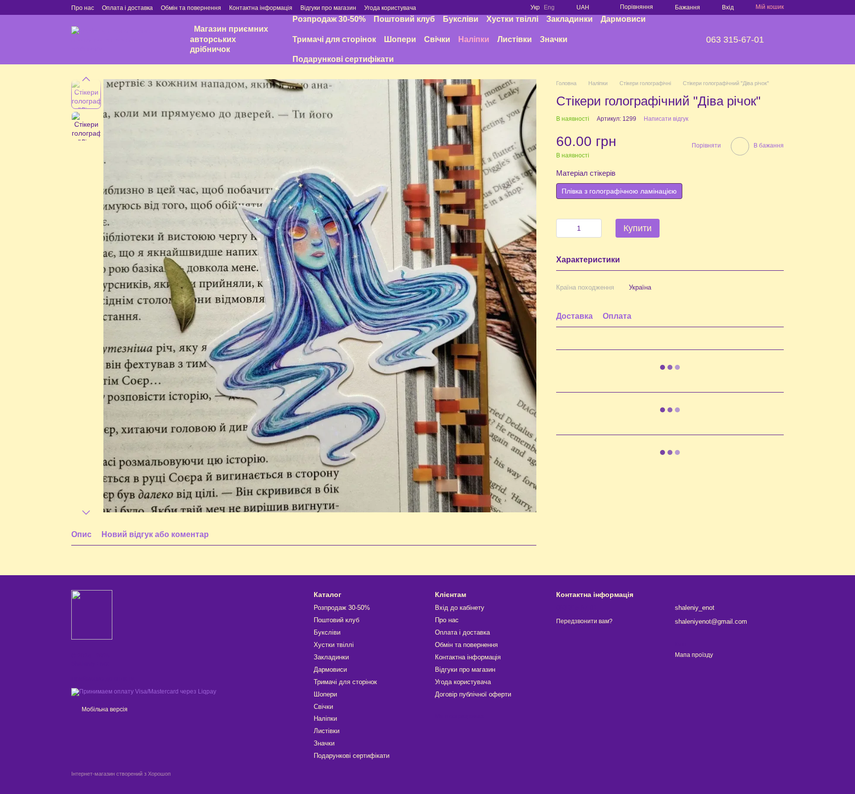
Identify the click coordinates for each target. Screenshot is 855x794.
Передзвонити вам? (584, 621)
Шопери (400, 39)
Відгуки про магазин (328, 7)
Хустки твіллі (512, 19)
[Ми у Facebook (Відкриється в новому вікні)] (479, 7)
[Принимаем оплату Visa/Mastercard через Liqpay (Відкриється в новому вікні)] (143, 691)
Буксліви (460, 19)
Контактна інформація (260, 7)
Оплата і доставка (127, 7)
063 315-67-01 (735, 39)
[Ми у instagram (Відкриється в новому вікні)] (491, 7)
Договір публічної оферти (473, 694)
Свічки (437, 39)
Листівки (514, 39)
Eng (549, 7)
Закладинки (569, 19)
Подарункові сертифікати (343, 59)
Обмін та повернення (191, 7)
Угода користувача (390, 7)
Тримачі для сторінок (334, 39)
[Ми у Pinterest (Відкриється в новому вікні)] (503, 7)
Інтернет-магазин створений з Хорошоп (121, 774)
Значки (554, 39)
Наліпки (473, 39)
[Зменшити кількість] (563, 228)
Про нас (82, 7)
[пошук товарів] (664, 40)
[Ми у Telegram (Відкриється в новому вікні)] (515, 7)
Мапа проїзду (694, 654)
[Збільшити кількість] (594, 228)
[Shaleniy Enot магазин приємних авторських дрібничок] (91, 614)
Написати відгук (666, 118)
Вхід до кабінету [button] (459, 607)
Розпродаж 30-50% (329, 19)
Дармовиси (623, 19)
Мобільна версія (104, 709)
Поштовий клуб (404, 19)
